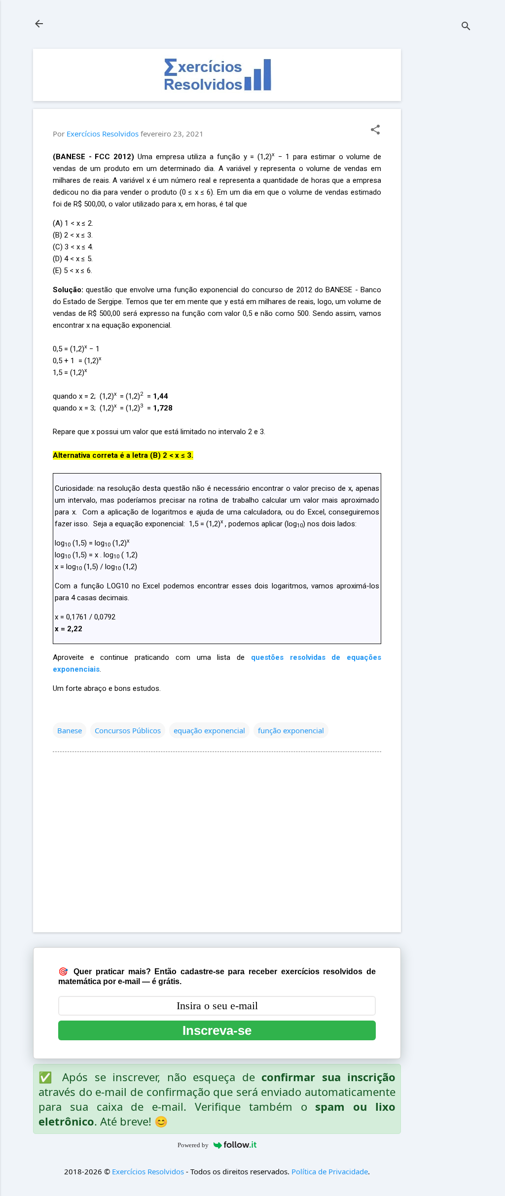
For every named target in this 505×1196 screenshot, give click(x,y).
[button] (375, 130)
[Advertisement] (440, 196)
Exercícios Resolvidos (148, 1171)
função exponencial (291, 730)
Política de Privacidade (329, 1171)
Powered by (193, 1145)
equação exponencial (209, 730)
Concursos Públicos (128, 730)
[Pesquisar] (466, 27)
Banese (69, 730)
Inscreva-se (217, 1030)
